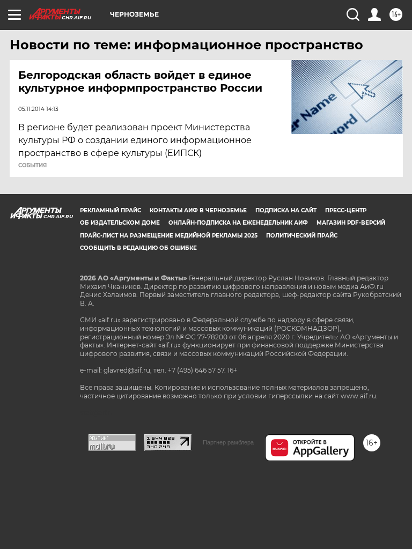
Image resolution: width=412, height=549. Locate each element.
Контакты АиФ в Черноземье (198, 210)
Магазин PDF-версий (351, 222)
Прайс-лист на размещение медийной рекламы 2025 (169, 235)
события (32, 165)
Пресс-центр (345, 210)
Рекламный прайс (110, 210)
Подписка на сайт (286, 210)
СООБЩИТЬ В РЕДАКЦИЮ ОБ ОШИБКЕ (138, 247)
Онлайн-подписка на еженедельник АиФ (238, 222)
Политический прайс (301, 235)
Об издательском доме (120, 222)
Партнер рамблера (228, 442)
